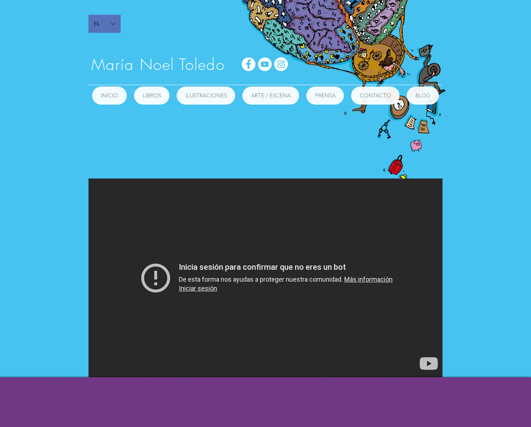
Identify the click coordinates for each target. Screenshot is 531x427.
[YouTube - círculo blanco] (265, 64)
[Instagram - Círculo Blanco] (281, 64)
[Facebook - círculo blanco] (248, 64)
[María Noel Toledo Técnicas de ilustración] (265, 278)
